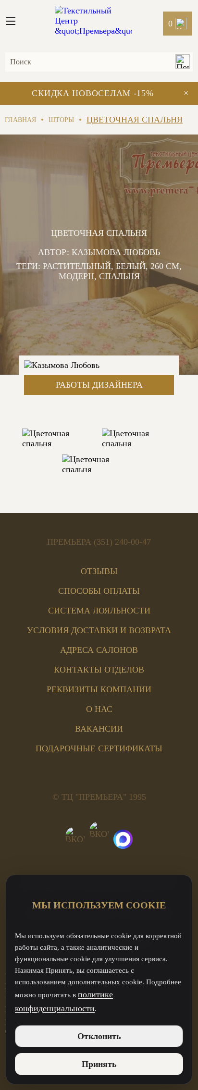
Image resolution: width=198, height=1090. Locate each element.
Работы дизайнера (99, 385)
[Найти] (182, 62)
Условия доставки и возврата (99, 630)
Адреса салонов (99, 650)
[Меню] (14, 21)
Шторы (61, 119)
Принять (99, 1064)
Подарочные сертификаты (99, 748)
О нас (99, 709)
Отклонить (99, 1036)
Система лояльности (99, 610)
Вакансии (99, 729)
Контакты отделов (99, 669)
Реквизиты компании (99, 689)
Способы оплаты (99, 591)
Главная (20, 119)
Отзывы (99, 571)
